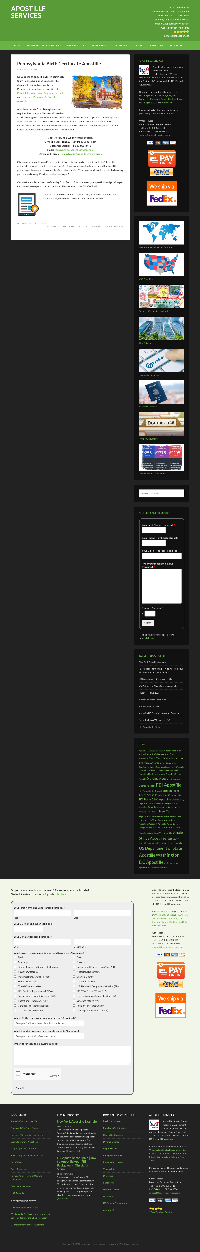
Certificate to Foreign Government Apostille (156, 767)
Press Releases (18, 1169)
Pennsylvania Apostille (71, 226)
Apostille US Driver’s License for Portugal (159, 713)
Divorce (81, 962)
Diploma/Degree (86, 981)
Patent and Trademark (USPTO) (35, 1000)
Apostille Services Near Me (24, 1121)
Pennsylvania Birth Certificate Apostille (59, 63)
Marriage (23, 962)
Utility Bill (108, 1196)
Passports (108, 1182)
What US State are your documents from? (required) (45, 1017)
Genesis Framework (108, 1243)
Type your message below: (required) (157, 565)
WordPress (124, 1243)
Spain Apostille (154, 843)
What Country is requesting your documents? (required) (47, 1030)
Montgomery (50, 92)
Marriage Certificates (114, 1128)
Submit (147, 622)
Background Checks (113, 1155)
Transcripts (109, 1169)
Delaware (27, 96)
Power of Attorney (28, 971)
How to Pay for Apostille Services (27, 1155)
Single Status (110, 1148)
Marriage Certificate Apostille (168, 807)
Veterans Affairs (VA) (88, 1000)
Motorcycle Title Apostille (149, 812)
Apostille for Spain (148, 754)
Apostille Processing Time (175, 27)
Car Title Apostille (169, 763)
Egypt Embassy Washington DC (154, 720)
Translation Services (149, 375)
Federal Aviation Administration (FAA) (97, 995)
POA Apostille (158, 828)
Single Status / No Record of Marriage (38, 966)
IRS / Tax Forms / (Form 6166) (92, 991)
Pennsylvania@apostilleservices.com (74, 149)
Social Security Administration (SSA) (37, 995)
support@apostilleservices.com (172, 23)
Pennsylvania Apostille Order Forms (81, 153)
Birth (20, 957)
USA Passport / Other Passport (34, 976)
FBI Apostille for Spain (150, 791)
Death (80, 957)
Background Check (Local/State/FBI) (96, 966)
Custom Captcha (152, 608)
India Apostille (165, 795)
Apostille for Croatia (149, 706)
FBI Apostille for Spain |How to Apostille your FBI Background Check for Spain (76, 1163)
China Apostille (146, 770)
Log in (135, 1243)
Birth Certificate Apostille (165, 758)
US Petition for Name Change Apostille (158, 686)
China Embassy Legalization (165, 770)
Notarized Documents (88, 971)
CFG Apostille (178, 767)
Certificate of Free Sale (30, 1010)
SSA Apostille (165, 843)
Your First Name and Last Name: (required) (39, 907)
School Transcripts (28, 981)
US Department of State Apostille (155, 679)
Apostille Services (28, 12)
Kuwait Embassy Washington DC (161, 804)
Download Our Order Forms (152, 473)
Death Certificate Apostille (161, 774)
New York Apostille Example (152, 661)
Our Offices (145, 343)
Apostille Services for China (152, 699)
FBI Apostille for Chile (149, 727)
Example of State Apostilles (24, 1141)
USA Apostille (146, 279)
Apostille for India (172, 750)
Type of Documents (148, 438)
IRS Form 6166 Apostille (155, 799)
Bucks (61, 92)
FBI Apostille (168, 784)
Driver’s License (111, 1189)
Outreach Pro (88, 1243)
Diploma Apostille (159, 778)
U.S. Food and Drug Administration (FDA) (98, 986)
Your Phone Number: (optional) (160, 537)
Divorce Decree (111, 1141)
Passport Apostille (157, 823)
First (16, 918)
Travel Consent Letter (29, 986)
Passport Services (148, 406)
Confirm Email (80, 947)
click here (149, 638)
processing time (147, 113)
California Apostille (150, 763)
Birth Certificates (112, 1121)
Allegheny (36, 92)
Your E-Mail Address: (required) (161, 550)
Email (16, 947)
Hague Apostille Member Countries (156, 247)
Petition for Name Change (91, 1005)
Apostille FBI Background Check (151, 751)
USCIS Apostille (176, 843)
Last (76, 918)
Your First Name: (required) (158, 524)
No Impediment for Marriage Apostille (166, 816)
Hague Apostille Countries (24, 1148)
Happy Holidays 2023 (149, 692)
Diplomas (108, 1175)
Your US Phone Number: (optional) (33, 923)
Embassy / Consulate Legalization (27, 1135)
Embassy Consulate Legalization (154, 311)
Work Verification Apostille (156, 868)
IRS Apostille (177, 795)
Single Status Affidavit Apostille (160, 833)
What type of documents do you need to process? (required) (50, 952)
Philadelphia (23, 92)
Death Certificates (113, 1135)
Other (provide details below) (92, 1010)
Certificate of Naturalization (33, 1005)
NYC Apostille (144, 820)
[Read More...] (73, 1150)
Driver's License (85, 976)
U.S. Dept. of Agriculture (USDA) (35, 991)
